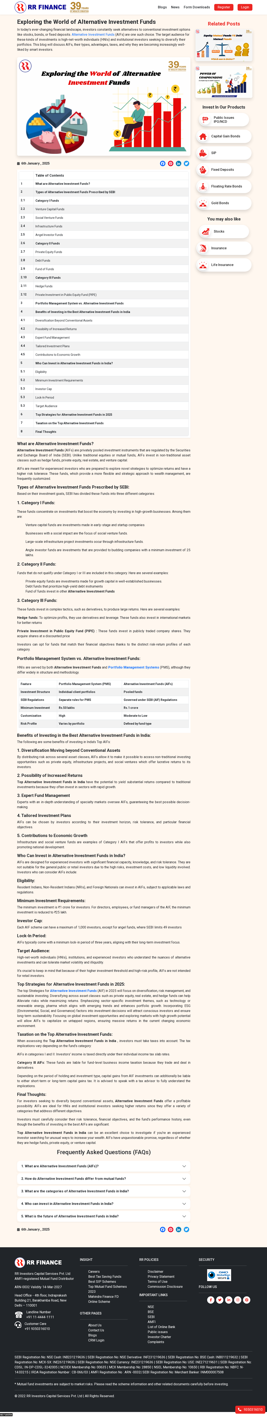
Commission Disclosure (165, 1287)
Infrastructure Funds (48, 226)
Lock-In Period (44, 397)
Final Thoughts (45, 431)
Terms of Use (158, 1282)
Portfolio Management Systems (133, 667)
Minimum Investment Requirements (59, 380)
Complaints (156, 1342)
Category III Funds (48, 277)
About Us (95, 1325)
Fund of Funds (44, 269)
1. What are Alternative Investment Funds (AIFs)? (60, 1166)
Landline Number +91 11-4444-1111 (40, 1314)
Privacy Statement (161, 1277)
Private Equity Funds (48, 252)
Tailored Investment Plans (52, 346)
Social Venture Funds (49, 217)
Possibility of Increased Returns (56, 329)
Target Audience (46, 406)
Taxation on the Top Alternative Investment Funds (69, 423)
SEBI (151, 1317)
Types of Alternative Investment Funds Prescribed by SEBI (75, 192)
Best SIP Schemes (102, 1282)
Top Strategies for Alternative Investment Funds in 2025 (73, 414)
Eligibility (41, 372)
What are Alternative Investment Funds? (62, 183)
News (175, 7)
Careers (94, 1272)
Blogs (162, 7)
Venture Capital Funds (49, 209)
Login (245, 7)
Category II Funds (47, 243)
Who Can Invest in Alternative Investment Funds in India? (74, 363)
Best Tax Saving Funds (104, 1277)
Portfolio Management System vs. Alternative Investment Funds (79, 303)
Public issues (158, 1332)
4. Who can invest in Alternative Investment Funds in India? (67, 1204)
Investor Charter (159, 1337)
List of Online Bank (161, 1327)
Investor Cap (43, 389)
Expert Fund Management (52, 337)
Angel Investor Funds (49, 235)
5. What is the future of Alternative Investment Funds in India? (70, 1216)
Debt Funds (42, 260)
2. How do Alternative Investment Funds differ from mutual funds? (73, 1179)
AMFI (152, 1322)
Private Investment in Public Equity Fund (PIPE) (66, 294)
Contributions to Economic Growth (57, 354)
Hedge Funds (44, 286)
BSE (151, 1312)
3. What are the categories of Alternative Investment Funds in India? (75, 1191)
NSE (151, 1307)
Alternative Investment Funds (93, 35)
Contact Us (96, 1330)
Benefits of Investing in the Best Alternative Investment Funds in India (82, 312)
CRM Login (96, 1340)
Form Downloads (197, 7)
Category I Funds (47, 200)
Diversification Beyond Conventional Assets (63, 320)
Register (224, 7)
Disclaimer (155, 1272)
